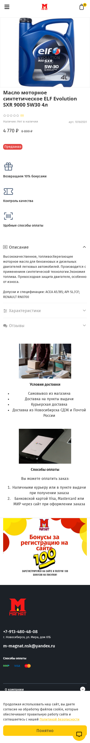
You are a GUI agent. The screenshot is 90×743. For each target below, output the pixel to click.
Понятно (45, 730)
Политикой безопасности (60, 719)
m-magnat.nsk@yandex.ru (29, 646)
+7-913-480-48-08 (20, 631)
